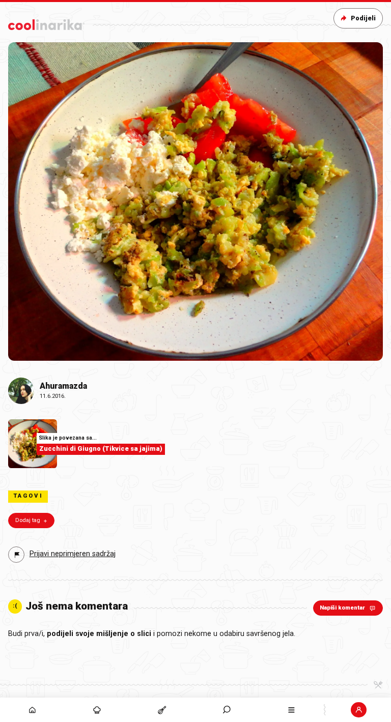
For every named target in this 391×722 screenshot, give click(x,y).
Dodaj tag (27, 520)
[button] (226, 710)
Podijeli (363, 18)
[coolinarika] (46, 22)
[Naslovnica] (32, 710)
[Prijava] (358, 710)
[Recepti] (161, 710)
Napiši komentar (342, 607)
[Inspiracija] (97, 710)
